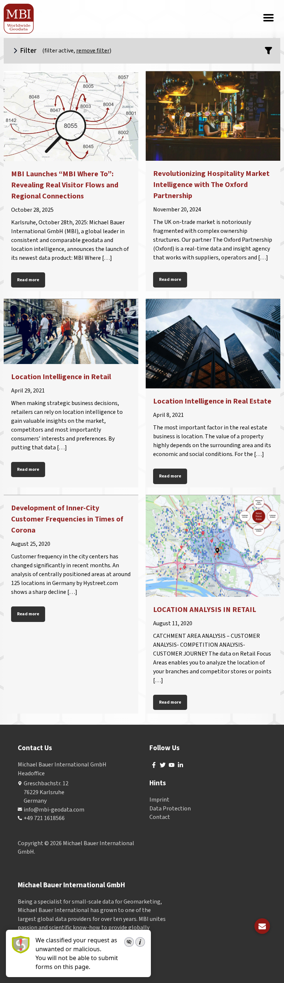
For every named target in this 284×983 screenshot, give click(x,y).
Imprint (159, 800)
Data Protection (170, 809)
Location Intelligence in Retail (61, 377)
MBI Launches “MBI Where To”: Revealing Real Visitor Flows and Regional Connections (64, 185)
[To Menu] (268, 18)
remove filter (92, 51)
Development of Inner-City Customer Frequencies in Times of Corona (67, 519)
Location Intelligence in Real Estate (212, 401)
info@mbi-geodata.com (54, 810)
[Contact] (262, 926)
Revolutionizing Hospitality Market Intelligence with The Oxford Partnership (211, 185)
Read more (28, 280)
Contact (159, 817)
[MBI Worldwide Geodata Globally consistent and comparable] (19, 19)
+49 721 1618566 (44, 818)
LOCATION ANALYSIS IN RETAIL (204, 610)
